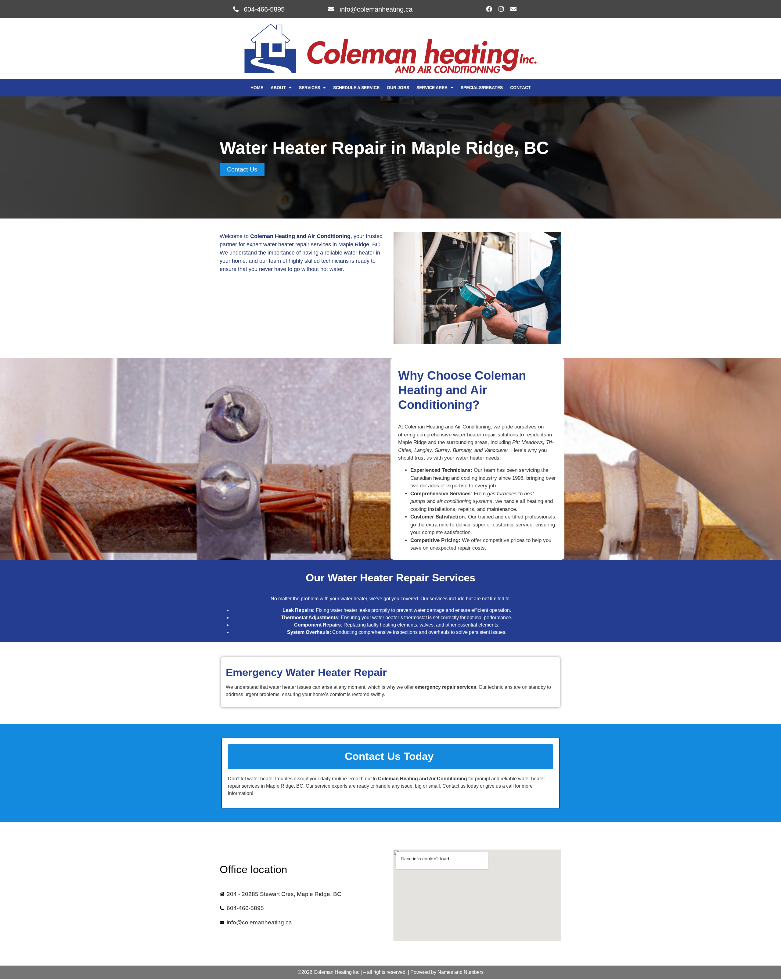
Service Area (432, 87)
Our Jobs (398, 87)
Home (256, 87)
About (278, 87)
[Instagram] (501, 9)
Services (309, 87)
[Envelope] (513, 9)
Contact (520, 87)
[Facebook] (489, 9)
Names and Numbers (460, 972)
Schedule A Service (356, 87)
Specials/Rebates (482, 87)
